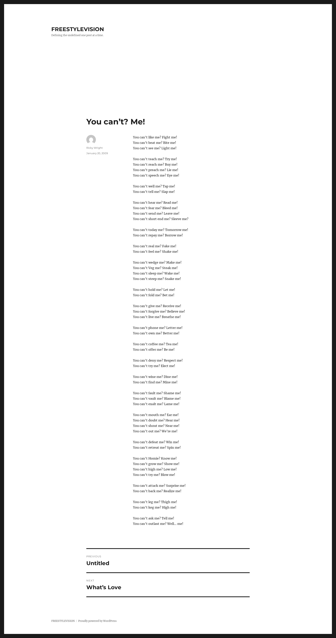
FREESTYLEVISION (77, 29)
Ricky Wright (94, 147)
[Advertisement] (168, 88)
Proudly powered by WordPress (97, 621)
